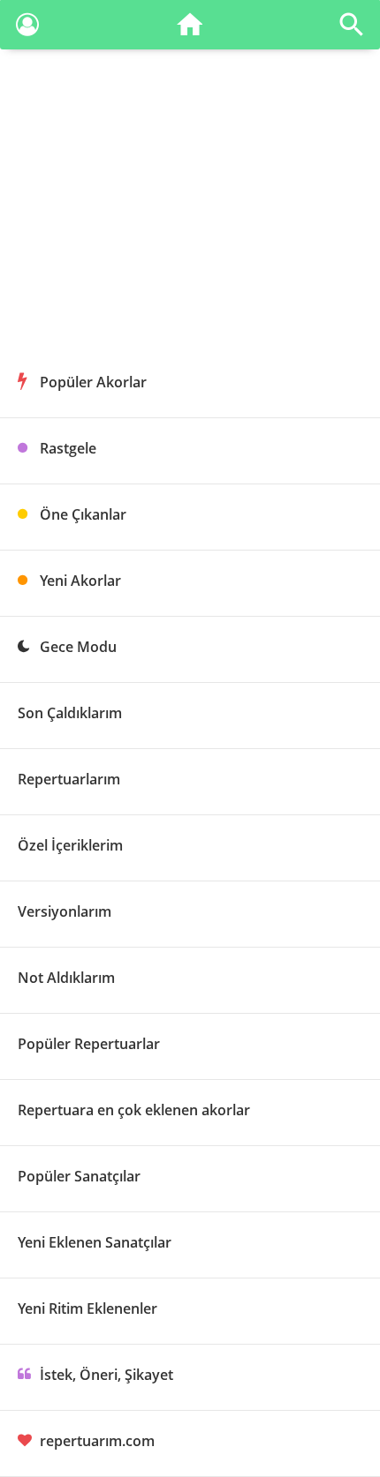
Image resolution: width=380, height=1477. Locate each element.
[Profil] (27, 27)
